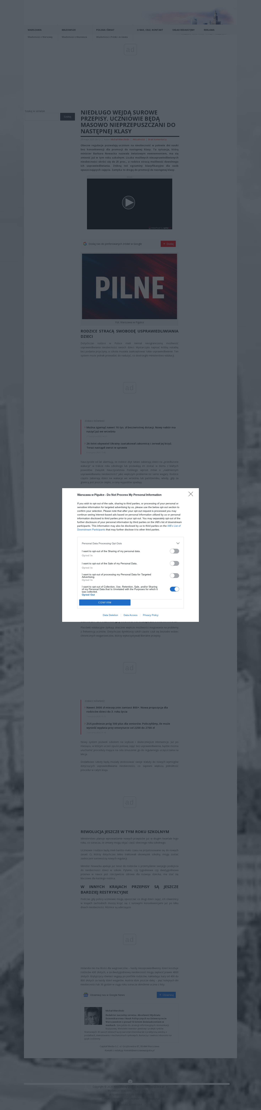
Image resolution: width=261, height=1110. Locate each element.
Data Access (130, 615)
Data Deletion (110, 615)
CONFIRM (105, 602)
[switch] (174, 551)
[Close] (192, 495)
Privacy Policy (150, 615)
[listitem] (130, 543)
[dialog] (130, 555)
